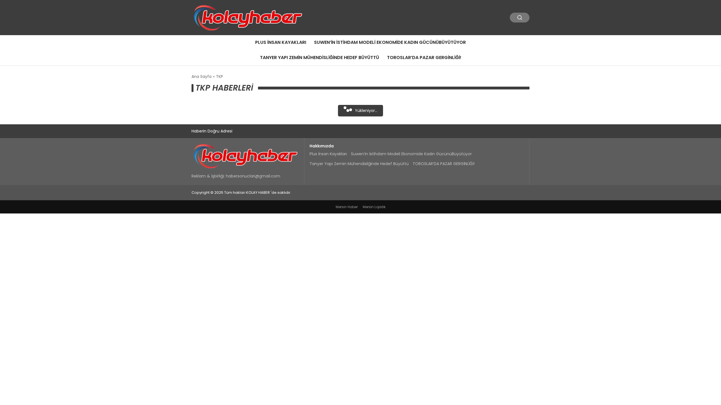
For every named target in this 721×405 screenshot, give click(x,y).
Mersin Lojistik (374, 206)
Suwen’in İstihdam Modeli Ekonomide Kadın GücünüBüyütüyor (390, 42)
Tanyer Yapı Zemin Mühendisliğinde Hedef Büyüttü (319, 57)
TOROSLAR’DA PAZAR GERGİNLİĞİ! (424, 57)
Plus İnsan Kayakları (280, 42)
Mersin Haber (347, 206)
